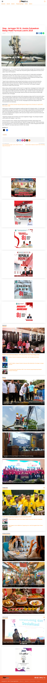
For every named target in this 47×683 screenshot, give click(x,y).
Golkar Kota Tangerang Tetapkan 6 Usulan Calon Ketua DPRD (17, 516)
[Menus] (2, 1)
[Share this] (37, 33)
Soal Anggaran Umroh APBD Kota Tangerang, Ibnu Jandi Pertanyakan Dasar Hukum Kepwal (25, 526)
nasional (4, 134)
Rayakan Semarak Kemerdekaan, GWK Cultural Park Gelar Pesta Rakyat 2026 (20, 354)
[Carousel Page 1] (20, 643)
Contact (38, 681)
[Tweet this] (39, 33)
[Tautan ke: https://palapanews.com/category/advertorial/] (44, 617)
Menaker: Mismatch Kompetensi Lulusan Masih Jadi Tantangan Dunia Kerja (23, 357)
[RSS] (29, 140)
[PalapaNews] (23, 1)
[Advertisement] (23, 15)
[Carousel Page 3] (23, 643)
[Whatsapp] (43, 33)
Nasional (3, 33)
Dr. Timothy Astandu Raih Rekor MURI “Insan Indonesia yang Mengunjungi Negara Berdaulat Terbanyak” (25, 370)
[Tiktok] (27, 140)
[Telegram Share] (41, 33)
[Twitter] (20, 140)
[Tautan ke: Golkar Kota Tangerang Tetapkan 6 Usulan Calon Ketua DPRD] (23, 502)
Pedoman (26, 681)
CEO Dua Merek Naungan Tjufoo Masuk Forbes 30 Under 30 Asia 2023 (12, 144)
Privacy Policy (32, 681)
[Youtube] (25, 140)
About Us (21, 681)
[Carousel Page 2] (22, 643)
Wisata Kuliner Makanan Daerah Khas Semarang (35, 144)
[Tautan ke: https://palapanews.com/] (44, 487)
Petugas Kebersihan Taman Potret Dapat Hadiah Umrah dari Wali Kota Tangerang (25, 519)
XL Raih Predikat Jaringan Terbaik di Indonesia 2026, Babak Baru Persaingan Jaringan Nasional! (26, 364)
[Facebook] (18, 140)
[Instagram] (22, 140)
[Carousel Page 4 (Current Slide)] (25, 643)
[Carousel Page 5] (26, 643)
